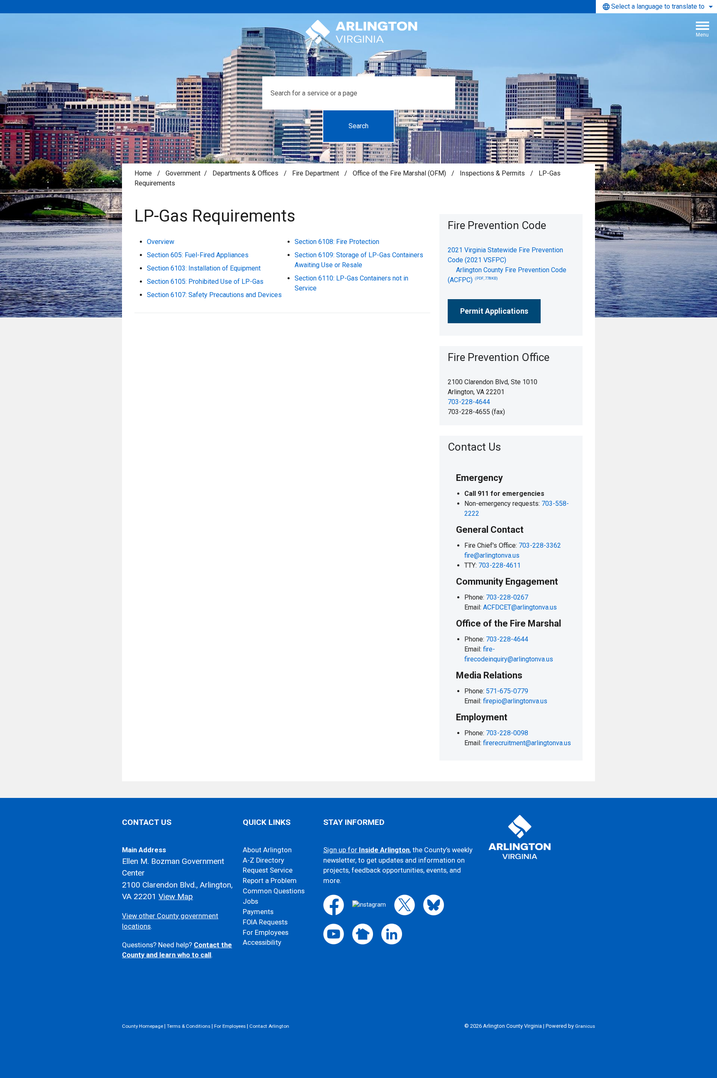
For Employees (265, 933)
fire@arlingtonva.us (491, 555)
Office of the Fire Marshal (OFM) (400, 173)
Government (183, 173)
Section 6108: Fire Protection (337, 242)
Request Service (268, 870)
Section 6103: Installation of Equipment (204, 268)
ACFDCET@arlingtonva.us (520, 607)
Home (143, 173)
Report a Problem (270, 881)
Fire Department (316, 173)
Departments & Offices (246, 173)
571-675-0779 (507, 691)
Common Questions (274, 891)
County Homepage (142, 1026)
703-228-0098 (507, 733)
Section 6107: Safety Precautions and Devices (214, 295)
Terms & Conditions (188, 1026)
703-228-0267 (507, 597)
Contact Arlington (269, 1026)
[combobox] (656, 6)
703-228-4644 (469, 402)
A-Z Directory (263, 860)
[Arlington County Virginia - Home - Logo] (362, 32)
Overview (160, 242)
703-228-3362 (540, 545)
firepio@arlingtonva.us (515, 701)
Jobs (250, 901)
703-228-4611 (499, 565)
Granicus (585, 1026)
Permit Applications (494, 311)
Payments (258, 912)
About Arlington (267, 850)
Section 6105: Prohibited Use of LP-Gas (205, 281)
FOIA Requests (265, 922)
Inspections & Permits (493, 173)
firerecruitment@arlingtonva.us (527, 743)
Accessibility (262, 942)
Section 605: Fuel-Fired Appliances (198, 255)
